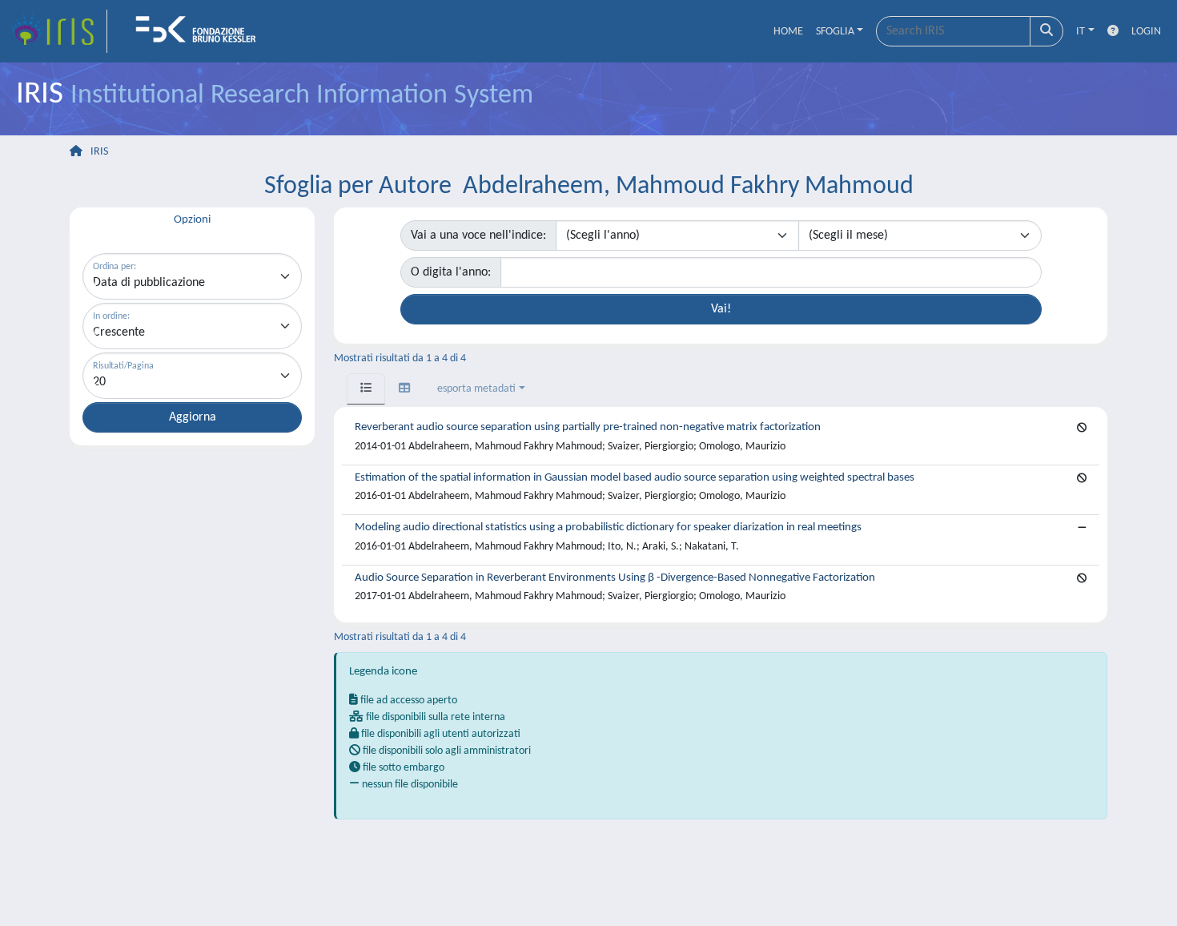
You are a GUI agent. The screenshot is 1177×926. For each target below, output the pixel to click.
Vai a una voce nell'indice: (478, 235)
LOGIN (1146, 32)
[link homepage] (58, 31)
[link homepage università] (201, 31)
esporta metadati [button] (476, 389)
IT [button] (1080, 32)
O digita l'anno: (451, 272)
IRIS (99, 152)
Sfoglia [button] (835, 32)
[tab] (366, 389)
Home (788, 32)
